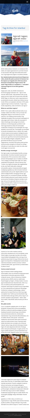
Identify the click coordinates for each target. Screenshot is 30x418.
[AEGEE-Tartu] (15, 9)
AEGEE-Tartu (14, 414)
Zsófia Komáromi (18, 415)
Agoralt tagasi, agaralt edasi (20, 37)
